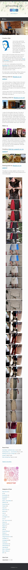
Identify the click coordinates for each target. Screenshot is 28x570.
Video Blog (4, 547)
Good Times (4, 509)
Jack (3, 513)
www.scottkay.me (14, 13)
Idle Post (4, 511)
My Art (23, 59)
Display (3, 498)
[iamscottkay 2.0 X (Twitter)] (14, 10)
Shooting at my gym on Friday (8, 453)
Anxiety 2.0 (4, 455)
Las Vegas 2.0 (5, 516)
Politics (3, 522)
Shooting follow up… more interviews (9, 451)
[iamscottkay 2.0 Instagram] (17, 10)
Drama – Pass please (6, 500)
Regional (4, 525)
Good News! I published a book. (8, 450)
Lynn (3, 518)
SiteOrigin (13, 567)
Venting (3, 542)
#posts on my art (19, 98)
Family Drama (5, 504)
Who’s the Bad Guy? (6, 457)
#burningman (4, 65)
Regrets (3, 527)
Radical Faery (5, 524)
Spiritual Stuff (5, 534)
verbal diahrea (5, 543)
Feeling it (4, 506)
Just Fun (4, 515)
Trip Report (4, 538)
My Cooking (6, 60)
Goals (3, 507)
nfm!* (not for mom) (6, 520)
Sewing (3, 533)
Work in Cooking (5, 549)
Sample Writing (5, 531)
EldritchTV (4, 502)
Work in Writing (5, 551)
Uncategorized (5, 540)
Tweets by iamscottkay (6, 461)
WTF (3, 552)
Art (3, 493)
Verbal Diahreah (5, 545)
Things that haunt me (6, 536)
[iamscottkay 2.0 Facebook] (11, 10)
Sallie (3, 529)
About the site (5, 491)
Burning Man (4, 495)
